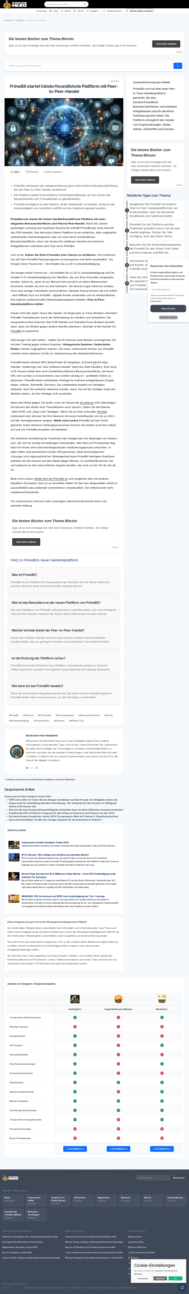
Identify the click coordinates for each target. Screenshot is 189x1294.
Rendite (102, 411)
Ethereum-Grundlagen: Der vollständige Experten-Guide (30, 1236)
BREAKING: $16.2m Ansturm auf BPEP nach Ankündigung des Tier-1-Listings (63, 896)
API (95, 362)
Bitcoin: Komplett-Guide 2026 (17, 1252)
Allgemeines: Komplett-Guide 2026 (19, 1247)
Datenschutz (137, 1242)
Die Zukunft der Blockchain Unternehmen (22, 1242)
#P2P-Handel (44, 715)
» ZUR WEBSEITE (74, 1149)
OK (175, 1278)
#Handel (108, 715)
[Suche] (85, 4)
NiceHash (161, 1009)
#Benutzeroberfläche (89, 715)
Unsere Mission (138, 1247)
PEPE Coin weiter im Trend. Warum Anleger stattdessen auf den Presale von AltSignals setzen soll (63, 799)
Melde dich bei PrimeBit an (51, 478)
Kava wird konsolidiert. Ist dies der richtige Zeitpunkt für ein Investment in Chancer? (55, 819)
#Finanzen (59, 721)
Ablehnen (160, 1278)
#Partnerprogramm (65, 715)
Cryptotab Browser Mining (117, 1009)
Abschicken (168, 308)
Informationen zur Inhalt (142, 1252)
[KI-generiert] (75, 996)
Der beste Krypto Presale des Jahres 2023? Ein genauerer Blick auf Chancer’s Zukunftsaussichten (63, 816)
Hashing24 (74, 1009)
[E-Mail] (36, 768)
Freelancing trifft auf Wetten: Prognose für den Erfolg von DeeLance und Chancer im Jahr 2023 (61, 813)
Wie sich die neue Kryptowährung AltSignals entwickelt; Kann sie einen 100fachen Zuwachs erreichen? (66, 809)
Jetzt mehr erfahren (166, 44)
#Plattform (28, 715)
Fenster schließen (169, 317)
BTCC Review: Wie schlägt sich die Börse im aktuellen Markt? (55, 854)
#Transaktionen (41, 721)
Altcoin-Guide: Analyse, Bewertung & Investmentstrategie (31, 1258)
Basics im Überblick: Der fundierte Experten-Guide (90, 1247)
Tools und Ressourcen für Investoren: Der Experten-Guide (94, 1252)
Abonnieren (179, 1178)
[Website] (32, 768)
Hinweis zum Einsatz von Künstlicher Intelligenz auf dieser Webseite (41, 779)
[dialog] (158, 1271)
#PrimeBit (13, 715)
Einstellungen (143, 1279)
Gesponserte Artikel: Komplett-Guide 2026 (45, 842)
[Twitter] (27, 768)
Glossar (134, 1258)
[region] (94, 1074)
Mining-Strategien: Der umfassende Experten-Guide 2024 (94, 1258)
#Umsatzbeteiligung (19, 721)
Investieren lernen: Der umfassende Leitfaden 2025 (90, 1236)
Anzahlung (87, 402)
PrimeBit (16, 331)
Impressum (136, 1236)
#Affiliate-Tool (76, 721)
